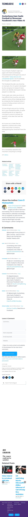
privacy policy (16, 503)
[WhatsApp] (19, 188)
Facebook (18, 368)
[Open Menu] (25, 4)
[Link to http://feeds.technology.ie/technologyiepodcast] (23, 4)
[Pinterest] (12, 191)
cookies (5, 502)
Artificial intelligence (11, 368)
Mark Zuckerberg (14, 369)
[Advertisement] (12, 406)
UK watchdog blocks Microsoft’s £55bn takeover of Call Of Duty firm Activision (18, 469)
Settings (23, 502)
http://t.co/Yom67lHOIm (14, 251)
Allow (11, 514)
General (9, 366)
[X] (8, 188)
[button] (3, 482)
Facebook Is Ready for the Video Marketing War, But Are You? (4, 173)
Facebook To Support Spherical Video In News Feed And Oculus (11, 173)
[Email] (19, 191)
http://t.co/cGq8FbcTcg (19, 284)
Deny (17, 514)
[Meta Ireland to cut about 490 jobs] (7, 470)
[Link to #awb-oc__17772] (20, 4)
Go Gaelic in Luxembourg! (4, 165)
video (20, 369)
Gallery (9, 469)
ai (5, 368)
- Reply (18, 230)
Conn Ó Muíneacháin (15, 11)
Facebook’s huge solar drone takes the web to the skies (11, 166)
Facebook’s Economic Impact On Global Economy (17, 173)
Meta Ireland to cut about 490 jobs (5, 469)
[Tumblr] (5, 191)
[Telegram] (22, 188)
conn (3, 243)
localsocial (4, 273)
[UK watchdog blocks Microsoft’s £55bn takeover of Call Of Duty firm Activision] (21, 470)
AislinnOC (4, 230)
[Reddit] (12, 188)
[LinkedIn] (15, 188)
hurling (8, 369)
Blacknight (13, 207)
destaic (3, 290)
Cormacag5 (4, 258)
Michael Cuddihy (5, 306)
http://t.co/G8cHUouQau (14, 301)
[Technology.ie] (8, 3)
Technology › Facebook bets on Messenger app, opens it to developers (18, 166)
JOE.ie (6, 155)
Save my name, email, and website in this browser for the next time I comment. (13, 347)
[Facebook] (5, 188)
